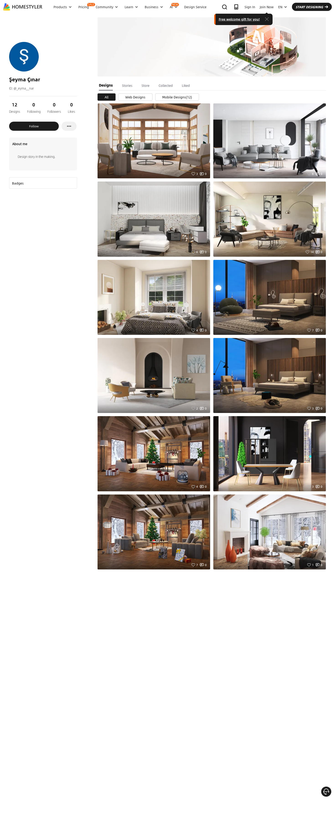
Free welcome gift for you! (239, 19)
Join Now (267, 6)
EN (280, 6)
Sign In (250, 6)
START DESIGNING (309, 6)
